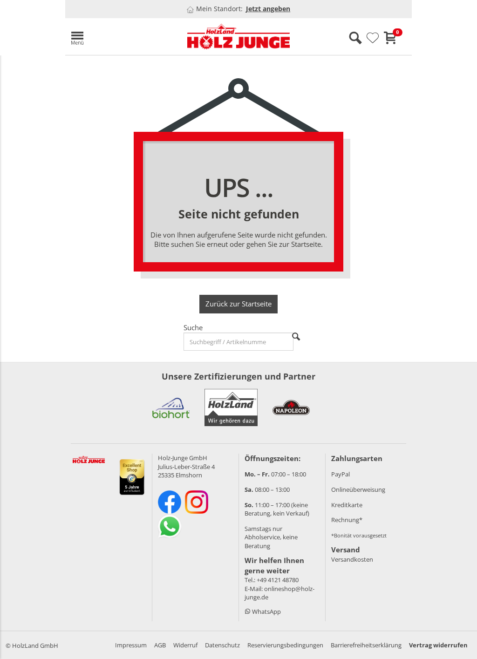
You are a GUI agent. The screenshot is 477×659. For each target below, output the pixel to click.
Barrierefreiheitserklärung (366, 645)
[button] (121, 37)
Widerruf (185, 645)
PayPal (340, 474)
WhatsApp (266, 611)
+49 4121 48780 (278, 580)
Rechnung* (346, 520)
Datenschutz (222, 645)
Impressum (131, 645)
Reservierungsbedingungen (285, 645)
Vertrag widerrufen (438, 645)
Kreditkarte (346, 505)
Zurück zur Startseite (238, 303)
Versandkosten (352, 559)
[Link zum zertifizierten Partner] (171, 407)
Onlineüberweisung (358, 489)
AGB (160, 645)
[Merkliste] (372, 38)
